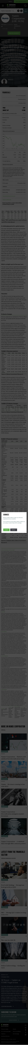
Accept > (6, 529)
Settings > (14, 529)
